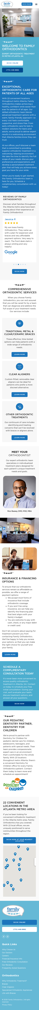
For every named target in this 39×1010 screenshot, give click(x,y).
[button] (36, 4)
